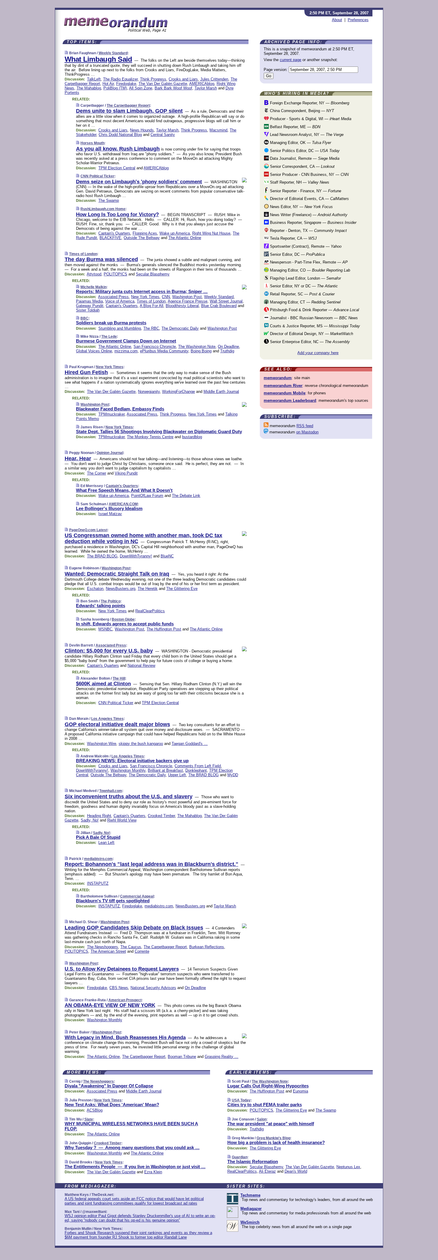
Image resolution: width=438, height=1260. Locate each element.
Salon (261, 1119)
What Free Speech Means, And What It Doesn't (124, 490)
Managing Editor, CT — (305, 302)
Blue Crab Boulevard (219, 305)
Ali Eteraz (267, 1171)
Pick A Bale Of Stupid (98, 837)
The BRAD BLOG (102, 556)
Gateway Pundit (89, 305)
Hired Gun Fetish (86, 372)
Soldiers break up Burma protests (111, 322)
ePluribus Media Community (164, 351)
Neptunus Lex (348, 1167)
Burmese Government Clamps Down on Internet (126, 340)
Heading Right (99, 815)
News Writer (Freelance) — (308, 215)
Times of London (83, 254)
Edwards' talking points (100, 605)
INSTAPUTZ (97, 883)
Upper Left (177, 775)
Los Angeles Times (107, 718)
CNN (166, 297)
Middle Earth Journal (221, 391)
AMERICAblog (201, 83)
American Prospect (125, 1000)
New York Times (145, 297)
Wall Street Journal (226, 301)
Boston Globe (123, 619)
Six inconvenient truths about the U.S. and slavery (128, 796)
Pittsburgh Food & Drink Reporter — (314, 310)
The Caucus (130, 947)
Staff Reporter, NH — (299, 182)
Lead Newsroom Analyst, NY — (306, 134)
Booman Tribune (182, 1056)
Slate (88, 1119)
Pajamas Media (89, 301)
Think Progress (153, 79)
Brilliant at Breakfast (165, 770)
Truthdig (227, 351)
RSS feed (304, 426)
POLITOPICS (115, 274)
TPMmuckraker (111, 414)
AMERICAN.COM (123, 504)
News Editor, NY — (301, 206)
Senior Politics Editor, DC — (304, 150)
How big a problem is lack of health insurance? (276, 1142)
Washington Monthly (128, 770)
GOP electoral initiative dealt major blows (117, 724)
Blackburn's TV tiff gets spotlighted (113, 900)
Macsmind (218, 130)
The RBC (151, 328)
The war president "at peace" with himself (270, 1123)
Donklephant (196, 770)
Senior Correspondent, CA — (302, 166)
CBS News (118, 987)
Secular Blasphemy (153, 274)
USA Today (241, 1100)
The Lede (109, 336)
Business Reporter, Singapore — (312, 222)
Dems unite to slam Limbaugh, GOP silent (129, 111)
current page (290, 60)
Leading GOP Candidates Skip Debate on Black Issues (134, 928)
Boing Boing (201, 351)
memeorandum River (283, 385)
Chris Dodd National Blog (120, 134)
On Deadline (228, 346)
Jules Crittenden (214, 79)
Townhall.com (110, 791)
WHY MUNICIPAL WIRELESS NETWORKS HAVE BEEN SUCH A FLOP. (131, 1126)
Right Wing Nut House (211, 233)
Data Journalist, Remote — (304, 158)
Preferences (358, 20)
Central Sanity (162, 134)
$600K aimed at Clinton (103, 683)
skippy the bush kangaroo (141, 743)
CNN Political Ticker (97, 176)
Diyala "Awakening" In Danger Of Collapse (109, 1085)
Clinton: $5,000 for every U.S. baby (109, 651)
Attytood (94, 274)
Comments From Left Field (198, 766)
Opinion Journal (110, 453)
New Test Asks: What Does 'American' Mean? (112, 1104)
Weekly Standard (113, 53)
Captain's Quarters (114, 233)
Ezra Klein (153, 1172)
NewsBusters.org (120, 588)
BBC (84, 318)
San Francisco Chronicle (154, 346)
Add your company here (317, 353)
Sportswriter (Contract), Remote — (305, 246)
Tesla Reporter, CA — (293, 238)
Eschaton (95, 588)
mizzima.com (126, 351)
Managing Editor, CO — (309, 270)
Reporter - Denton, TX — (308, 230)
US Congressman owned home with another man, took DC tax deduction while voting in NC (143, 538)
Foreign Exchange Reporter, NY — (309, 103)
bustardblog (192, 437)
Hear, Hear (78, 458)
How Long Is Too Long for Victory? (117, 214)
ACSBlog (94, 1110)
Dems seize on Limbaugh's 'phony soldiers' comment (139, 182)
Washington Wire (101, 743)
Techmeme (250, 1195)
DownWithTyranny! (136, 556)
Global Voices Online (94, 351)
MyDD (232, 775)
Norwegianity (149, 391)
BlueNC (167, 556)
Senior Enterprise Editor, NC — (309, 342)
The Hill (119, 678)
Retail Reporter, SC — (302, 294)
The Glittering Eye (182, 588)
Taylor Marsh (206, 88)
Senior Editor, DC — (297, 254)
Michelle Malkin (93, 287)
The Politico (110, 601)
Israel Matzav (110, 514)
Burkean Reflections (206, 947)
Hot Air (108, 83)
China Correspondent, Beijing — (301, 111)
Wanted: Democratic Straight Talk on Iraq (117, 574)
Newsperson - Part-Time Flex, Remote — (308, 262)
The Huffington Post (164, 629)
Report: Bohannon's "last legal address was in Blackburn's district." (151, 864)
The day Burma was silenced (101, 259)
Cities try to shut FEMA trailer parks (264, 1104)
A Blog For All (151, 305)
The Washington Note (196, 346)
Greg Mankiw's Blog (273, 1138)
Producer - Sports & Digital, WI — (310, 119)
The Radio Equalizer (120, 79)
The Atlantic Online (184, 237)
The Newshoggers (102, 947)
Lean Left (106, 842)
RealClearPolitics (150, 611)
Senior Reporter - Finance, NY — (305, 191)
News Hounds (142, 130)
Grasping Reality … (221, 1056)
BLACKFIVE (110, 237)
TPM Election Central (116, 168)
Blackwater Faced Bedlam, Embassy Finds (120, 408)
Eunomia (300, 1091)
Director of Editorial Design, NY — (311, 333)
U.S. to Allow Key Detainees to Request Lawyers (122, 969)
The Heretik (148, 588)
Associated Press (113, 297)
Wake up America (174, 233)
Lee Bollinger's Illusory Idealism (109, 508)
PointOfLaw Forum (147, 495)
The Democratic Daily (180, 328)
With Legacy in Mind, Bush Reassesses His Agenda (125, 1037)
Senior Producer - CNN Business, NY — (309, 174)
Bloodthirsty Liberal (182, 305)
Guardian (239, 1157)
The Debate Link (186, 495)
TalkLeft (94, 79)
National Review (141, 665)
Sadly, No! (90, 820)
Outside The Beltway (142, 237)
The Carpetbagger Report (128, 105)
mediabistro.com (98, 859)
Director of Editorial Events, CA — (309, 198)
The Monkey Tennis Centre (150, 437)
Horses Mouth (92, 143)
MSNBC (105, 629)
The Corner (96, 473)
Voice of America (119, 301)
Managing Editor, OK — (300, 142)
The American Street (108, 951)
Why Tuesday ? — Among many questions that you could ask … (132, 1147)
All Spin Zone (140, 88)
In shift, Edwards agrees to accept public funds (125, 623)
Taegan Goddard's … (190, 743)
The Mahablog (89, 88)
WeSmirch (250, 1222)
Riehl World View (121, 820)
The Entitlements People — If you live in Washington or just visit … (135, 1166)
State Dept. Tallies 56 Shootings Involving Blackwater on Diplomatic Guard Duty (159, 431)
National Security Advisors (153, 987)
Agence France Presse (187, 301)
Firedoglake (126, 83)
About (337, 20)
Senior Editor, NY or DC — (303, 286)
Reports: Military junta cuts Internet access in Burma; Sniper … (142, 291)
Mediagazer (251, 1208)
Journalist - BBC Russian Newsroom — (313, 318)
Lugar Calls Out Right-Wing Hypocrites (268, 1085)
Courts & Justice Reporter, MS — (314, 326)
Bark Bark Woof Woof (173, 88)
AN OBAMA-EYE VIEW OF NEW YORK (110, 1005)
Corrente (142, 951)
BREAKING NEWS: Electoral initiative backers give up (132, 760)
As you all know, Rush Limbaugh (118, 149)
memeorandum (278, 378)
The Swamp (108, 200)
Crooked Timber (161, 815)
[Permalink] (66, 53)
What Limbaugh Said (98, 59)
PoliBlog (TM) (115, 88)
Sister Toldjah (88, 310)
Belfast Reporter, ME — (294, 127)
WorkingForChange (178, 391)
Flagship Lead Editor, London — (305, 278)
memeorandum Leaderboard (290, 400)
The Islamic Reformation (252, 1161)
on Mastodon (307, 432)
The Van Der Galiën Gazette (163, 83)
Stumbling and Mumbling (119, 328)
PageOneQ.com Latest (88, 530)
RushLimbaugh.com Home (102, 209)
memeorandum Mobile (284, 393)
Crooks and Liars (183, 79)
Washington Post (187, 297)
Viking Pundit (126, 473)
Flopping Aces (145, 233)
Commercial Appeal (137, 896)
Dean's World (296, 1171)
